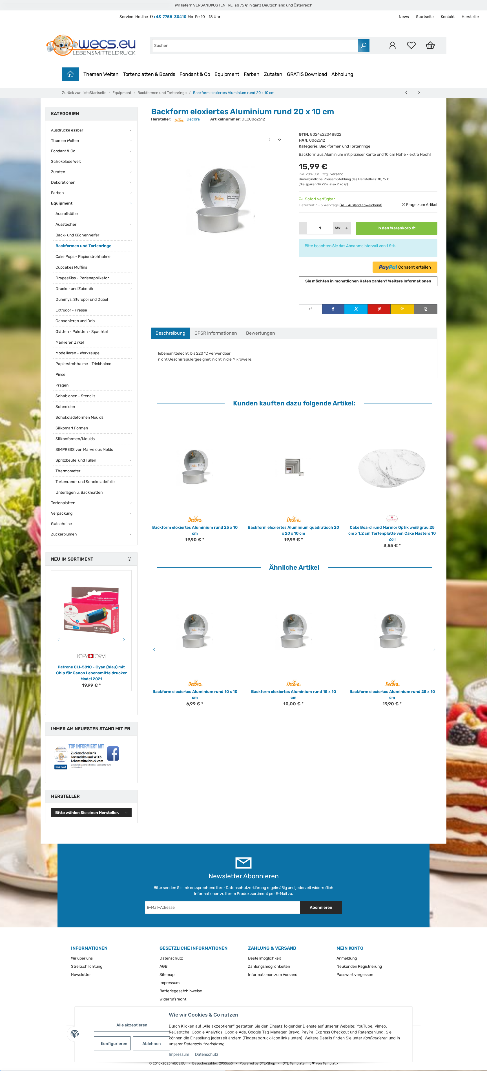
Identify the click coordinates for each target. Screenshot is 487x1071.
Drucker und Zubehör (75, 288)
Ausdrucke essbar (67, 130)
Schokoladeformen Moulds (79, 417)
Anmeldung (347, 958)
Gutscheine (61, 523)
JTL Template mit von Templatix (310, 1063)
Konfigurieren (114, 1043)
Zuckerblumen (64, 534)
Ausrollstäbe (67, 213)
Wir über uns (82, 958)
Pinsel (61, 374)
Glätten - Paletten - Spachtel (82, 331)
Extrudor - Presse (71, 310)
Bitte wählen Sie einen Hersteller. (87, 812)
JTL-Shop (268, 1063)
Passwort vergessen (355, 974)
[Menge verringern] (303, 228)
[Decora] (194, 518)
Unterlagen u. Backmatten (79, 492)
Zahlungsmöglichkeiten (269, 966)
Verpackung (61, 513)
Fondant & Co (195, 74)
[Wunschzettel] (411, 45)
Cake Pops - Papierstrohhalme (83, 256)
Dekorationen (63, 182)
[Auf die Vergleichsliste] (270, 139)
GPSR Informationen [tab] (215, 333)
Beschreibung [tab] (170, 333)
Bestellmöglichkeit (264, 958)
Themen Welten (101, 74)
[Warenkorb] (430, 45)
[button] (392, 45)
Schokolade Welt (66, 161)
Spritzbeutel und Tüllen (76, 460)
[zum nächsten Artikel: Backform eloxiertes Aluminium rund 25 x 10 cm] (419, 92)
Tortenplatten (63, 503)
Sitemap (167, 974)
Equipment (226, 74)
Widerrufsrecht (173, 999)
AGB (163, 966)
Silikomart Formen (72, 428)
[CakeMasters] (392, 518)
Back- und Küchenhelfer (77, 235)
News (404, 16)
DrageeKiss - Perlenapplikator (82, 278)
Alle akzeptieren (131, 1024)
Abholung (342, 74)
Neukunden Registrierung (359, 966)
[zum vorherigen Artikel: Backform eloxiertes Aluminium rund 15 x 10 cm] (406, 92)
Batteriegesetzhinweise (181, 991)
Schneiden (65, 406)
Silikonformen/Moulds (75, 438)
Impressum (179, 1054)
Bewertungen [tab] (260, 333)
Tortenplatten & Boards (149, 74)
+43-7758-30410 (169, 16)
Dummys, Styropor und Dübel (82, 299)
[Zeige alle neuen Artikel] (129, 559)
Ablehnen (151, 1043)
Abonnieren (321, 907)
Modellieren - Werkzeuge (77, 353)
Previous (153, 649)
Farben (252, 74)
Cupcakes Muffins (71, 267)
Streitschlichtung (86, 966)
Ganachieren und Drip (75, 321)
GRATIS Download (307, 74)
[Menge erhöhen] (346, 228)
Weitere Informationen (409, 281)
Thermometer (68, 471)
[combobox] (255, 45)
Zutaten (273, 74)
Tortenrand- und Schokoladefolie (85, 481)
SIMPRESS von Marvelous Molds (84, 449)
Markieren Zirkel (70, 342)
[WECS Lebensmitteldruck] (92, 45)
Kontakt (448, 16)
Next (435, 649)
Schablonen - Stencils (75, 396)
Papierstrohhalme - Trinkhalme (83, 363)
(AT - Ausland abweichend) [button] (361, 205)
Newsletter (81, 974)
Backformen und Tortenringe (344, 146)
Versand (336, 174)
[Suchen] (363, 45)
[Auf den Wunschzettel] (279, 139)
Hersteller (470, 16)
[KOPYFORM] (91, 656)
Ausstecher (66, 224)
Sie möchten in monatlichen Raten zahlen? (368, 281)
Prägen (62, 385)
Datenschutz (206, 1054)
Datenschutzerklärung (246, 887)
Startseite (425, 16)
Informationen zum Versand (272, 974)
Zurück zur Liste (76, 93)
